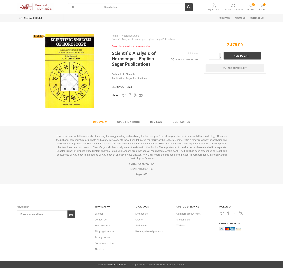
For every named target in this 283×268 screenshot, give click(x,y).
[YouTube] (234, 213)
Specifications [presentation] (128, 121)
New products (102, 225)
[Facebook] (228, 213)
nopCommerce (118, 264)
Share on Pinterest (135, 95)
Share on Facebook (130, 95)
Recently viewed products (149, 231)
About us (99, 249)
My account (213, 9)
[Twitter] (222, 213)
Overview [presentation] (100, 121)
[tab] (100, 122)
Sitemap (99, 213)
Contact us (101, 219)
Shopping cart (183, 219)
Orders (139, 219)
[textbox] (143, 7)
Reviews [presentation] (156, 121)
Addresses (141, 225)
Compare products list (233, 9)
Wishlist (180, 225)
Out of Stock (39, 36)
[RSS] (240, 213)
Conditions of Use (104, 243)
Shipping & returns (104, 231)
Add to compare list (186, 59)
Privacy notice (102, 237)
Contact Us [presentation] (181, 121)
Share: (115, 95)
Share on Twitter (124, 95)
